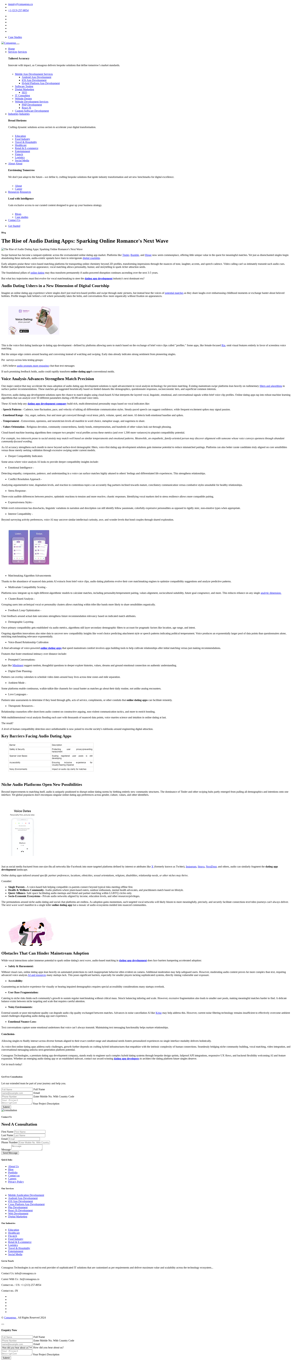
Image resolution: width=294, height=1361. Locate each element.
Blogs (18, 214)
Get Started (14, 225)
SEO (24, 92)
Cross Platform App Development (26, 1204)
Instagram (191, 866)
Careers (12, 1178)
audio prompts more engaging (33, 365)
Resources (13, 191)
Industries (13, 113)
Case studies (21, 217)
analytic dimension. (271, 592)
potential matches (174, 292)
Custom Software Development (32, 110)
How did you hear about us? (48, 1347)
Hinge (148, 255)
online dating (37, 272)
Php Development (18, 1207)
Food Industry (22, 139)
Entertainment (22, 151)
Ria (223, 345)
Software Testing (24, 86)
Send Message (10, 1153)
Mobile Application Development (26, 1195)
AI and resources (37, 975)
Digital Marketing (24, 89)
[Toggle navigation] (18, 43)
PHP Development (32, 104)
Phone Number (9, 1142)
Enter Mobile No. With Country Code (54, 1096)
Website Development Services (31, 101)
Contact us (14, 1175)
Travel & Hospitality (26, 142)
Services (12, 51)
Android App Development (36, 77)
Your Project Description (46, 1103)
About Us (13, 1166)
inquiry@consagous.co (20, 4)
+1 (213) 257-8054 (18, 10)
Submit (6, 1107)
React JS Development (20, 1210)
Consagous (10, 1317)
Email (37, 1092)
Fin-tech (12, 1235)
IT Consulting (22, 95)
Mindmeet (17, 665)
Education (20, 136)
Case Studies (15, 37)
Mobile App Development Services (34, 74)
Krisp (159, 1012)
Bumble (134, 255)
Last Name (7, 1135)
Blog (10, 1169)
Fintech (19, 154)
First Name (7, 1131)
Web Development (18, 1213)
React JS (26, 107)
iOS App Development (34, 80)
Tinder (125, 255)
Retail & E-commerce (26, 148)
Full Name (39, 1089)
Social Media (22, 160)
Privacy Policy (16, 1181)
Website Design (23, 98)
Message (6, 1149)
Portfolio (13, 1172)
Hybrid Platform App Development (41, 83)
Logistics (20, 157)
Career (18, 188)
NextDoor (211, 866)
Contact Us (14, 220)
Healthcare (21, 145)
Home (11, 48)
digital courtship (91, 258)
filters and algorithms (271, 386)
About (11, 163)
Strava (201, 866)
